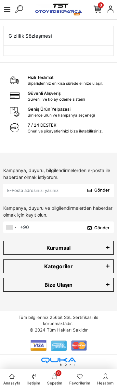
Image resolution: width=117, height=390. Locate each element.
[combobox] (11, 227)
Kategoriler (58, 266)
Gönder (102, 190)
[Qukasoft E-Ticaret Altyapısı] (58, 362)
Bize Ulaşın (58, 285)
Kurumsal (58, 248)
